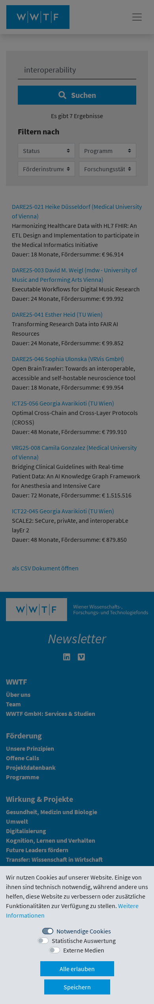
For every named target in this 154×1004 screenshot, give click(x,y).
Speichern (77, 987)
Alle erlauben (77, 969)
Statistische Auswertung (84, 941)
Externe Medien (83, 950)
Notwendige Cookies (83, 931)
